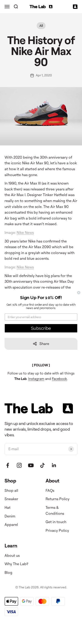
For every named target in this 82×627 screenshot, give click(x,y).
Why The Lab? (16, 564)
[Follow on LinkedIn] (54, 465)
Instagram (36, 379)
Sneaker (11, 499)
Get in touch (56, 522)
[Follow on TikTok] (42, 465)
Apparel (11, 524)
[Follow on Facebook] (8, 465)
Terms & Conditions (55, 510)
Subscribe (41, 328)
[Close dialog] (79, 292)
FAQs (50, 490)
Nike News (25, 232)
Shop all (11, 490)
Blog (8, 572)
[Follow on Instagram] (19, 465)
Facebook (59, 379)
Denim (10, 516)
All (41, 25)
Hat (7, 507)
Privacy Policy (57, 530)
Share (44, 343)
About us (12, 555)
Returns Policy (57, 499)
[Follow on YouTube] (31, 465)
